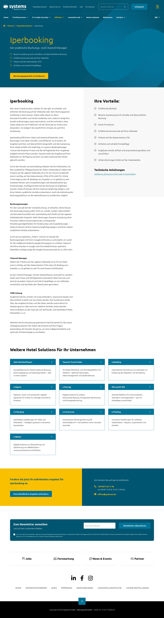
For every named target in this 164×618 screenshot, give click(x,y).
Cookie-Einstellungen (137, 588)
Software (58, 17)
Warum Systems (92, 17)
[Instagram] (90, 578)
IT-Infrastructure (19, 17)
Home (6, 17)
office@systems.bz (106, 494)
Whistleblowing (85, 588)
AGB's (54, 588)
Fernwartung (89, 7)
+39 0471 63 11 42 (105, 486)
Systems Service (54, 7)
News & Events (102, 558)
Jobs (81, 7)
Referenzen (107, 17)
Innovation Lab (74, 17)
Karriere (119, 17)
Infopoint (139, 6)
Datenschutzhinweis (36, 588)
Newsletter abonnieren (134, 525)
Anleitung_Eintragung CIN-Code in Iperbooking (115, 174)
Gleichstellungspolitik (110, 588)
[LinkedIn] (73, 578)
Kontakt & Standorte (70, 7)
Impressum (66, 588)
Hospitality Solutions (40, 7)
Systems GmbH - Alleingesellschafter (78, 609)
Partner (139, 558)
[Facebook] (82, 578)
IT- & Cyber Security (40, 17)
